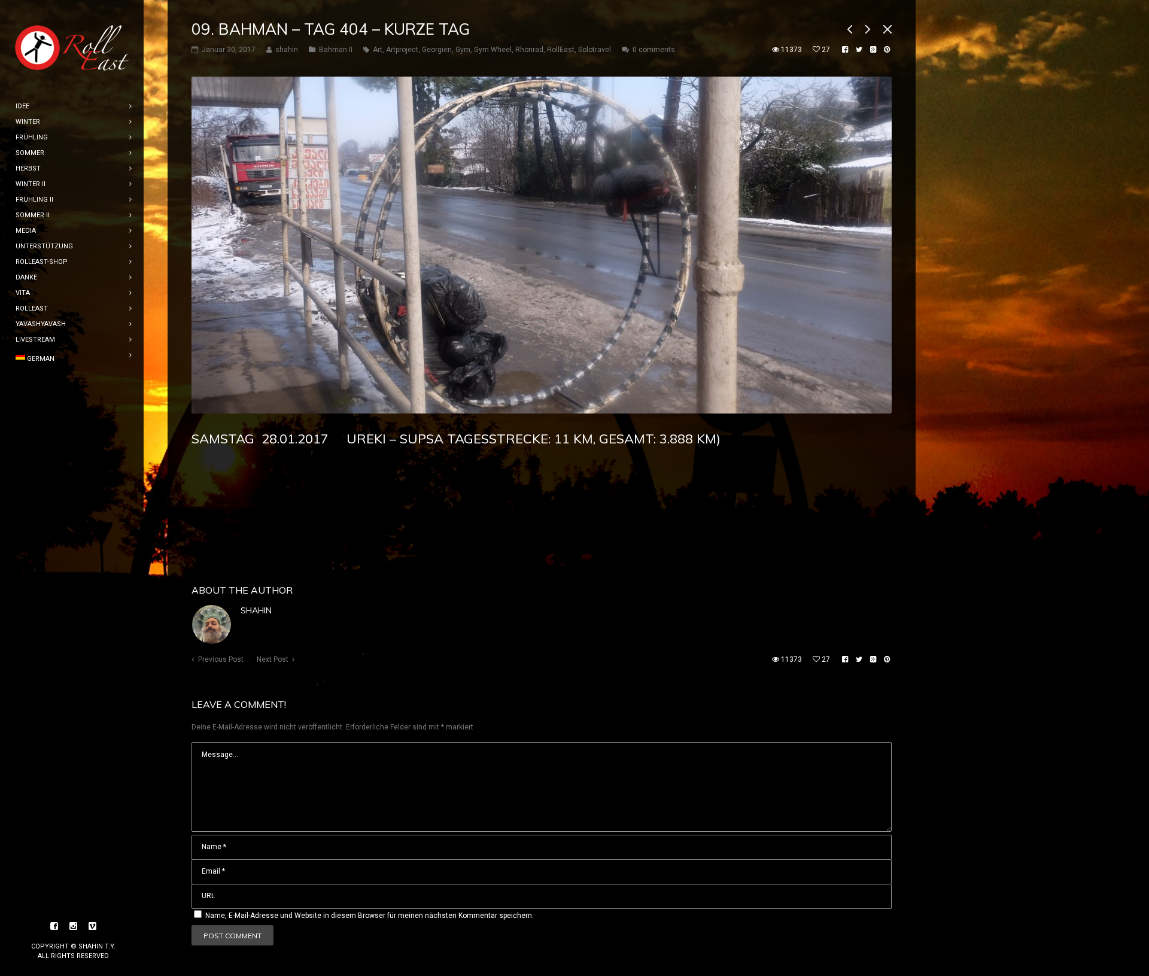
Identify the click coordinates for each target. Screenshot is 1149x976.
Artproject (402, 49)
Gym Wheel (493, 49)
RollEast (560, 49)
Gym (462, 49)
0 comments (654, 49)
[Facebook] (54, 926)
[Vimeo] (93, 926)
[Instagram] (74, 926)
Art (377, 49)
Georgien (437, 49)
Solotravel (594, 49)
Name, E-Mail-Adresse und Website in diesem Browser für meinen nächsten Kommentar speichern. (369, 915)
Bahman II (335, 49)
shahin (256, 610)
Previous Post (221, 659)
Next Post (272, 659)
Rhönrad (529, 49)
